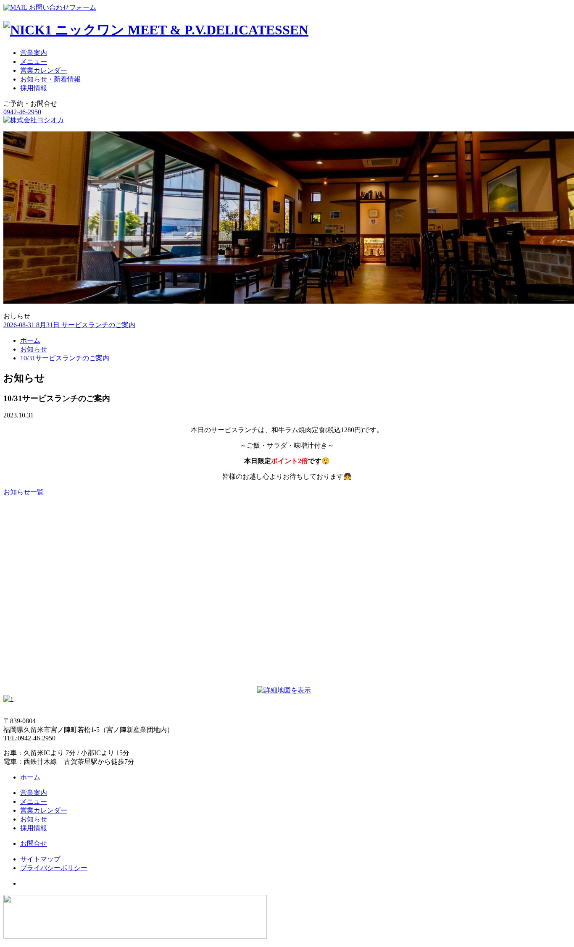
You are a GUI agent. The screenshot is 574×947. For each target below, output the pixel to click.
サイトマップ (40, 859)
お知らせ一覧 (23, 492)
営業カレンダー (43, 70)
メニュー (33, 61)
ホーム (30, 340)
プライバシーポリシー (53, 867)
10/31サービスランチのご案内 (64, 358)
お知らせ (33, 349)
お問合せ (33, 843)
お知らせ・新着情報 (50, 79)
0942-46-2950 (22, 111)
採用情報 (33, 88)
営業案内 (33, 52)
